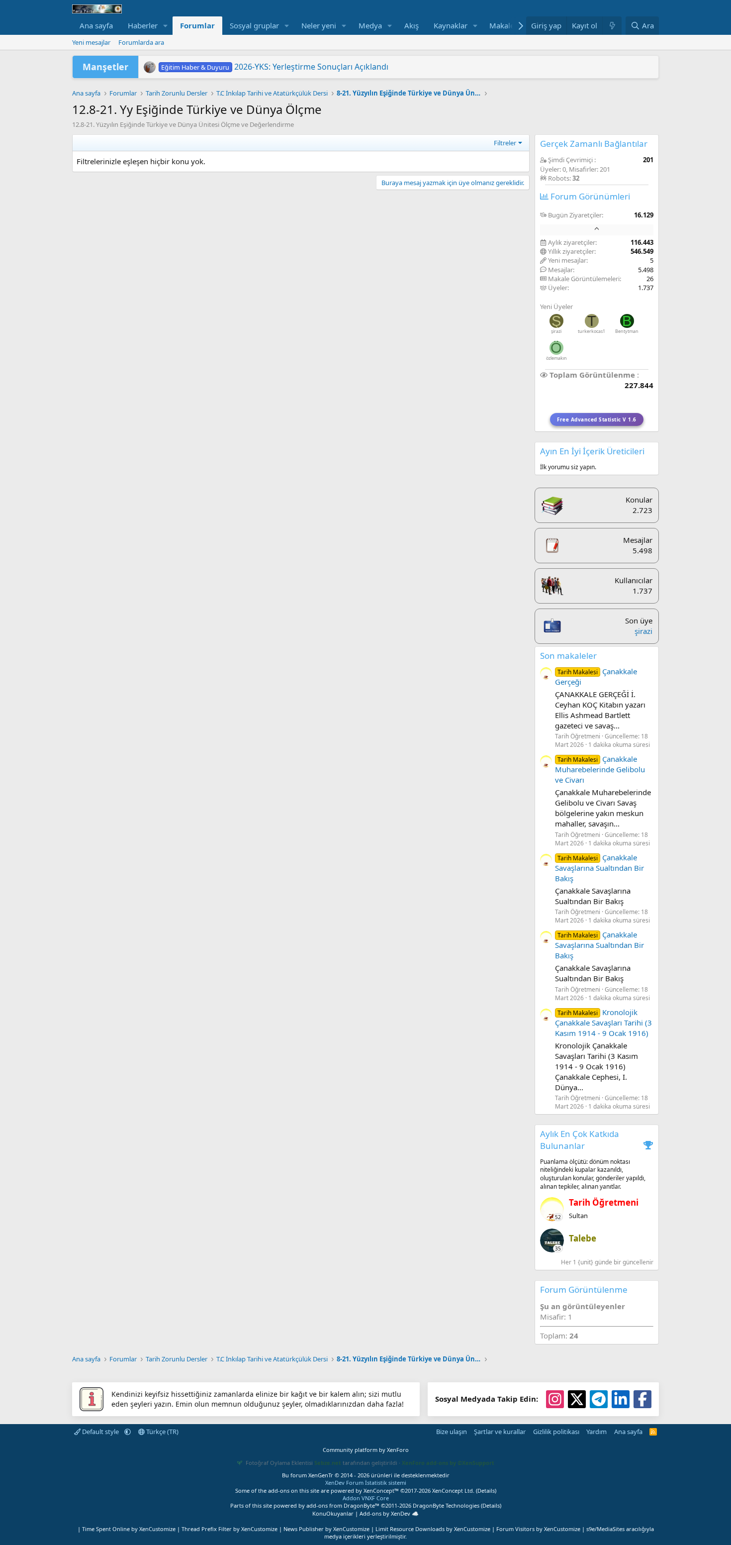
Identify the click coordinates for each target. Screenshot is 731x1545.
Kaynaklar (450, 25)
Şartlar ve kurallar (500, 1431)
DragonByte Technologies (446, 1505)
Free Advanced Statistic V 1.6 (597, 419)
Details (486, 1490)
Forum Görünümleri (589, 196)
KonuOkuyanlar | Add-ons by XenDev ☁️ (365, 1513)
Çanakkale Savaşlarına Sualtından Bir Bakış (599, 867)
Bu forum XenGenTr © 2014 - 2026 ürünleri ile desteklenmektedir (366, 1475)
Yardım (596, 1431)
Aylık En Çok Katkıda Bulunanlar (579, 1139)
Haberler (143, 25)
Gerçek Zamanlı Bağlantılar (593, 143)
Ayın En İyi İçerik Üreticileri (592, 451)
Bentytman (627, 331)
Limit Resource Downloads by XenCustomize (432, 1529)
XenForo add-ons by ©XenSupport (448, 1462)
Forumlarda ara (141, 42)
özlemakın (556, 358)
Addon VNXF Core (366, 1498)
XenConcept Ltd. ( (454, 1490)
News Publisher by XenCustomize (326, 1529)
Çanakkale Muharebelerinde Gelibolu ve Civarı (600, 769)
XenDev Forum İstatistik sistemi (365, 1482)
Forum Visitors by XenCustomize (538, 1529)
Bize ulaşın (451, 1431)
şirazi (556, 331)
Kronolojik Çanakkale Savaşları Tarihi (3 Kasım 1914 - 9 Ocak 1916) (603, 1022)
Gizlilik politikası (556, 1431)
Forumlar (197, 25)
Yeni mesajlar (91, 42)
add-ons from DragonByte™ (342, 1505)
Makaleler (506, 25)
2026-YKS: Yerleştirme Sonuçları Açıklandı (274, 66)
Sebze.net (327, 1462)
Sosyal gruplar (254, 25)
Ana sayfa (96, 25)
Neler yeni (318, 25)
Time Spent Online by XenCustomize (129, 1529)
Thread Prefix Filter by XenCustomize (229, 1529)
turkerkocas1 (591, 331)
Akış (411, 25)
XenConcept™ (381, 1490)
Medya (370, 25)
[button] (166, 25)
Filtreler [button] (505, 142)
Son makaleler (568, 655)
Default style (100, 1431)
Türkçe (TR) (162, 1431)
